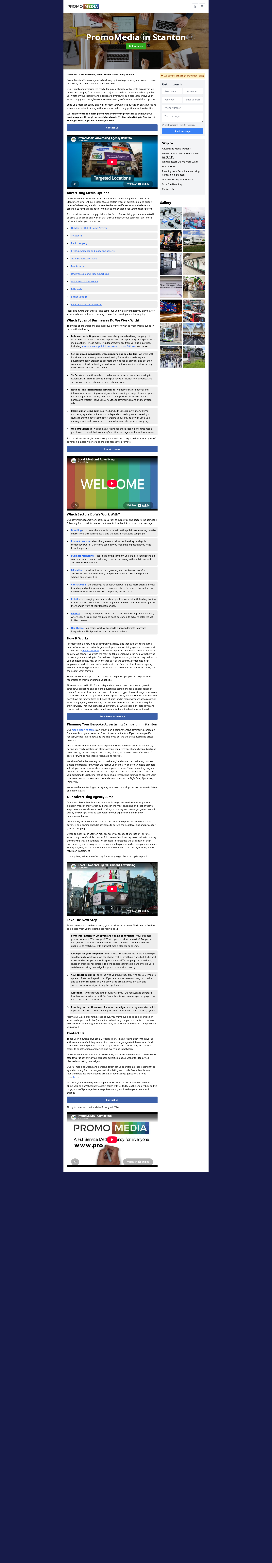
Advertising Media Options (176, 148)
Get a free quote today (112, 716)
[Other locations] (195, 6)
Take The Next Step (172, 184)
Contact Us (112, 127)
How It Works (169, 166)
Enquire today (112, 449)
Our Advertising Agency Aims (177, 179)
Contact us (112, 1100)
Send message (183, 131)
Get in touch (136, 46)
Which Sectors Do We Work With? (180, 161)
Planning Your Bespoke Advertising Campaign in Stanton (181, 173)
